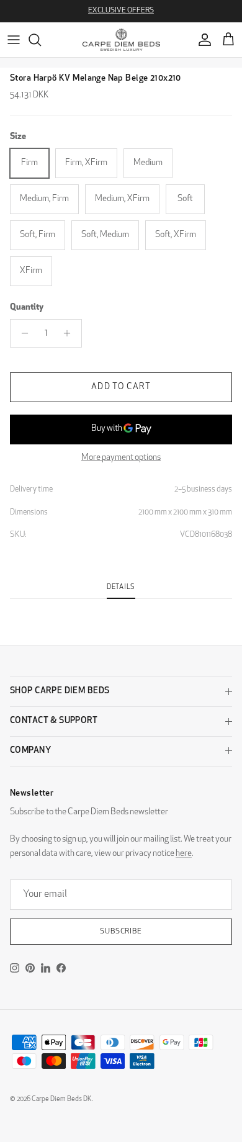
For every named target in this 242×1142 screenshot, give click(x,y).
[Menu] (13, 39)
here (184, 853)
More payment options (121, 457)
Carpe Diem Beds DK (62, 1099)
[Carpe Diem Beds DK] (121, 40)
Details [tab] (121, 587)
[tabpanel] (121, 606)
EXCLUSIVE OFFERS (121, 10)
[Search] (41, 39)
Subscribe (121, 931)
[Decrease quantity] (21, 333)
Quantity (26, 307)
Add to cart (120, 387)
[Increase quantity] (70, 333)
